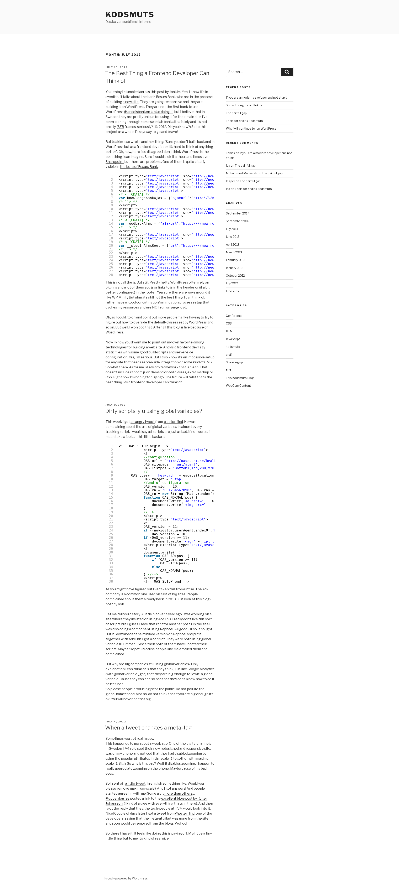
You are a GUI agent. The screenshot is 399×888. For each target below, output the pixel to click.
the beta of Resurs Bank (139, 167)
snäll (229, 354)
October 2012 (235, 275)
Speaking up (234, 362)
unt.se (189, 589)
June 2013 (232, 236)
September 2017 (237, 213)
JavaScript (233, 339)
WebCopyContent (238, 385)
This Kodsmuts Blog (240, 378)
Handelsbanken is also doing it (149, 112)
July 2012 (232, 283)
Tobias (230, 153)
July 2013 (232, 229)
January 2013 (234, 268)
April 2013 (232, 244)
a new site (131, 102)
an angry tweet (143, 422)
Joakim (175, 92)
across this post (151, 92)
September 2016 (237, 221)
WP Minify (120, 297)
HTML (230, 331)
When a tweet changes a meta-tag (148, 727)
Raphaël (166, 629)
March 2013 (234, 252)
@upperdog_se (117, 798)
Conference (234, 315)
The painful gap (236, 113)
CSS (229, 323)
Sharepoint (115, 162)
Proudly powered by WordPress (126, 878)
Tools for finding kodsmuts (244, 121)
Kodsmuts (130, 14)
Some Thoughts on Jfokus (244, 105)
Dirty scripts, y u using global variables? (153, 411)
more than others (178, 793)
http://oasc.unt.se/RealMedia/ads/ (200, 461)
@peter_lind (173, 422)
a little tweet (135, 783)
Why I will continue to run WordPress (251, 128)
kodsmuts (233, 346)
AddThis (164, 619)
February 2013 (235, 260)
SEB (121, 127)
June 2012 (232, 291)
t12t (228, 370)
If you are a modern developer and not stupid (256, 97)
